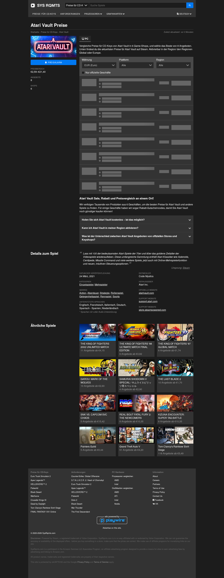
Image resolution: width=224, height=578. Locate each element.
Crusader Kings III (38, 499)
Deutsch (184, 13)
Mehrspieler (101, 284)
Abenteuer (93, 293)
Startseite (45, 5)
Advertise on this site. (112, 527)
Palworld (34, 488)
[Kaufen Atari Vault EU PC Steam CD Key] (136, 142)
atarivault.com (146, 293)
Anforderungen (70, 13)
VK (156, 503)
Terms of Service (101, 561)
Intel (116, 484)
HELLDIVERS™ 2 (39, 484)
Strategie (105, 293)
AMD (116, 480)
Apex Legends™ (38, 480)
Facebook (158, 499)
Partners (156, 484)
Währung (87, 59)
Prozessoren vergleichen (122, 476)
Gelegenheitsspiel (89, 296)
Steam (186, 267)
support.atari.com (148, 301)
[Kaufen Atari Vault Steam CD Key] (136, 98)
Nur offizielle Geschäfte (98, 72)
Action (82, 293)
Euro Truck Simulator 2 (41, 476)
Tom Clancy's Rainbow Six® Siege (45, 507)
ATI (115, 496)
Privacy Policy (159, 492)
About (155, 476)
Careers (156, 480)
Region (160, 59)
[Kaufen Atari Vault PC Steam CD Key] (136, 127)
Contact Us (157, 496)
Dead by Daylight (38, 503)
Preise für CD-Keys (44, 13)
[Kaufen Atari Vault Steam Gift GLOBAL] (136, 186)
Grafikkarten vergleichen (122, 488)
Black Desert (36, 492)
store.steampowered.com (152, 310)
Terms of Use (158, 488)
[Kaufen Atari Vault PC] (136, 83)
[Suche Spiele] (189, 5)
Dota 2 (74, 499)
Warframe (35, 496)
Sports (116, 296)
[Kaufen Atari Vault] (136, 112)
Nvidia (117, 503)
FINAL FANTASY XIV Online (43, 511)
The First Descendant (80, 511)
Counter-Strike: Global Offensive (85, 476)
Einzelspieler (86, 284)
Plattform (124, 59)
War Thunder (76, 507)
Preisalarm (54, 62)
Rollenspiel (117, 293)
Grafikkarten (115, 13)
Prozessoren (92, 13)
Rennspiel (105, 296)
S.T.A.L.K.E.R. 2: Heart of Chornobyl (87, 480)
